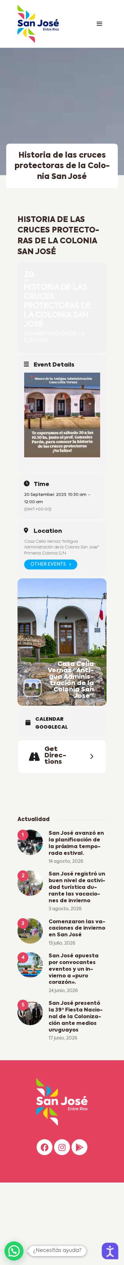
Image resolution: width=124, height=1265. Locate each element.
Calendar (49, 719)
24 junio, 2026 (63, 991)
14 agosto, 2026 (66, 861)
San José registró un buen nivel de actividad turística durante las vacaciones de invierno (77, 887)
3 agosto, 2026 (65, 909)
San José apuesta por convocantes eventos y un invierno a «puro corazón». (74, 969)
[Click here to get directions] (89, 756)
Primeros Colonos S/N (45, 553)
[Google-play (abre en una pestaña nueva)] (79, 1147)
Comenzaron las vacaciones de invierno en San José (77, 928)
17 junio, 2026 (63, 1038)
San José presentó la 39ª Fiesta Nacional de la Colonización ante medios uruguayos (76, 1017)
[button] (14, 1251)
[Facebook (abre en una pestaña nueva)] (44, 1147)
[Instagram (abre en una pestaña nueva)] (62, 1147)
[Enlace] (99, 24)
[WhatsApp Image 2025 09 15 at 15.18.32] (62, 415)
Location (48, 531)
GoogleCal (51, 727)
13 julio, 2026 (62, 943)
